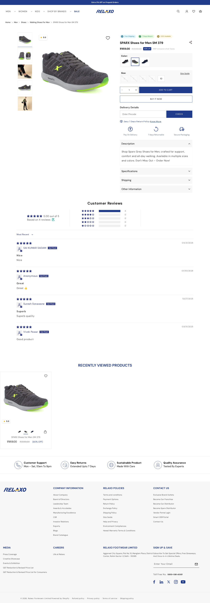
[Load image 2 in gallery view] (25, 55)
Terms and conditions (112, 495)
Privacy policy (93, 598)
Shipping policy (127, 598)
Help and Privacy (110, 521)
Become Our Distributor (163, 504)
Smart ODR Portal (160, 517)
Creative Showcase (11, 559)
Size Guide (185, 73)
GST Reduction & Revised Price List (18, 567)
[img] (24, 243)
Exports (56, 526)
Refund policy (78, 598)
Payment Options (110, 499)
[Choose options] (44, 432)
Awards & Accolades (62, 508)
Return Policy (109, 504)
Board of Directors (61, 499)
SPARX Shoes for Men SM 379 (25, 437)
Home (7, 22)
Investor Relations (61, 521)
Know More (155, 121)
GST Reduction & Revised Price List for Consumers (25, 572)
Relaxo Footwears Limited (39, 598)
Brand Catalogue (60, 535)
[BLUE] (145, 62)
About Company (60, 495)
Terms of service (110, 598)
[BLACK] (125, 62)
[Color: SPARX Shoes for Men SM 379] (19, 432)
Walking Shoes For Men (40, 22)
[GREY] (135, 62)
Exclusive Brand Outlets (163, 495)
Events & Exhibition (11, 563)
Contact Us (158, 521)
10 (161, 78)
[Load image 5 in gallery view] (25, 103)
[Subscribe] (196, 564)
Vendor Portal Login (161, 513)
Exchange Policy (110, 508)
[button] (10, 11)
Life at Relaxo (59, 554)
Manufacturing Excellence (64, 513)
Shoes (23, 22)
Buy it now (156, 99)
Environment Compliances (114, 526)
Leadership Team (60, 504)
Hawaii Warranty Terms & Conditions (119, 530)
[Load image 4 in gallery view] (25, 87)
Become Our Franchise (163, 499)
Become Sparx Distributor (164, 508)
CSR (55, 517)
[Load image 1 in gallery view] (25, 39)
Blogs (55, 530)
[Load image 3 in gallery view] (25, 71)
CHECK (179, 114)
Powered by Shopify (60, 598)
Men (16, 22)
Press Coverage (10, 554)
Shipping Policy (110, 513)
